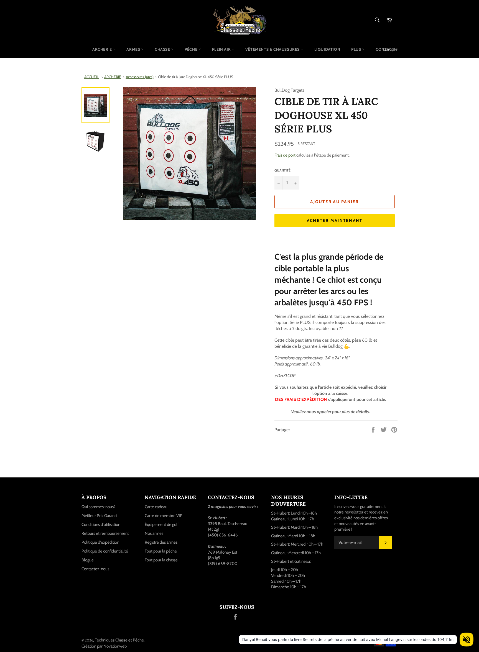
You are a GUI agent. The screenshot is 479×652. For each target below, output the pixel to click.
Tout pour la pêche (161, 551)
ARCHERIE (102, 49)
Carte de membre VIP (163, 515)
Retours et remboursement (105, 533)
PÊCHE (191, 49)
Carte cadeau (156, 506)
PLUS (356, 49)
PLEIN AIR (222, 49)
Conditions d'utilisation (100, 524)
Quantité (282, 170)
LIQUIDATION (327, 49)
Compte (390, 49)
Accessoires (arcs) (140, 77)
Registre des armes (161, 542)
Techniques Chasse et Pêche (119, 640)
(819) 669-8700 (222, 563)
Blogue (87, 560)
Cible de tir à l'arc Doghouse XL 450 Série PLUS (195, 77)
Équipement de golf (162, 524)
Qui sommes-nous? (98, 506)
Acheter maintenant (335, 220)
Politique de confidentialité (104, 551)
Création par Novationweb (104, 646)
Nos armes (154, 533)
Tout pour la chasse (161, 560)
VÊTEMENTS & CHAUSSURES (273, 49)
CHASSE (163, 49)
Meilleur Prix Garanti (99, 515)
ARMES (133, 49)
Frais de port (284, 155)
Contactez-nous (95, 568)
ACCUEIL (91, 77)
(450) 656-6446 (223, 535)
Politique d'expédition (100, 542)
